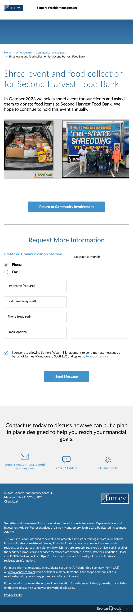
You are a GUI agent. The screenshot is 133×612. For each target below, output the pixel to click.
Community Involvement (51, 52)
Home (7, 52)
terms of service (97, 356)
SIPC (39, 497)
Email (16, 272)
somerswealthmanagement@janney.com (25, 466)
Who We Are (24, 52)
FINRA (21, 497)
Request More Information (66, 240)
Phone (17, 264)
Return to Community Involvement (66, 207)
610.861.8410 (66, 468)
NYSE (30, 497)
